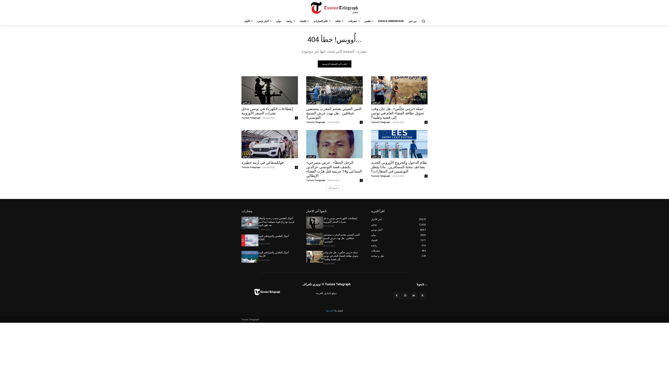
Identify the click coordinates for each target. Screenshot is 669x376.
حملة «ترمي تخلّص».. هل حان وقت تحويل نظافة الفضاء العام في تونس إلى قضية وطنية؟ (397, 113)
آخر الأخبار (246, 103)
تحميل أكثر (333, 187)
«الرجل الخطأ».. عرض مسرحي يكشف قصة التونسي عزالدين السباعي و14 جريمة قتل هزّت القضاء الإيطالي (334, 169)
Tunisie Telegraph (250, 117)
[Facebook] (396, 295)
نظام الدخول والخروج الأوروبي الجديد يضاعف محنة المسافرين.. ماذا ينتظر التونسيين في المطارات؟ (399, 166)
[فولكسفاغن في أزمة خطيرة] (269, 144)
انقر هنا (329, 310)
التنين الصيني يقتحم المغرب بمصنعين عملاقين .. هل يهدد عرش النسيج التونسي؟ (334, 113)
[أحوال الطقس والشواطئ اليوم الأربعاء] (249, 257)
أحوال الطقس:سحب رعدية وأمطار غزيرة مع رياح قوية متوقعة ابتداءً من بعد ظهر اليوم (276, 221)
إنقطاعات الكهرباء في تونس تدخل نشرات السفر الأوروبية (267, 111)
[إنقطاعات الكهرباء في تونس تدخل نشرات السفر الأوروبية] (269, 90)
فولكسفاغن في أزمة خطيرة (262, 162)
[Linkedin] (413, 295)
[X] (422, 295)
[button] (423, 21)
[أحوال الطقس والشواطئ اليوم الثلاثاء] (249, 240)
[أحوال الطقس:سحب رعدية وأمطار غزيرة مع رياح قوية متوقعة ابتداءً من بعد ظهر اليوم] (249, 223)
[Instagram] (405, 295)
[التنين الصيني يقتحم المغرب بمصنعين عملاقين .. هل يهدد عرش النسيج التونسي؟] (334, 90)
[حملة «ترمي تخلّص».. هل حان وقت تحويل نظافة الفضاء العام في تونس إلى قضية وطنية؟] (399, 90)
